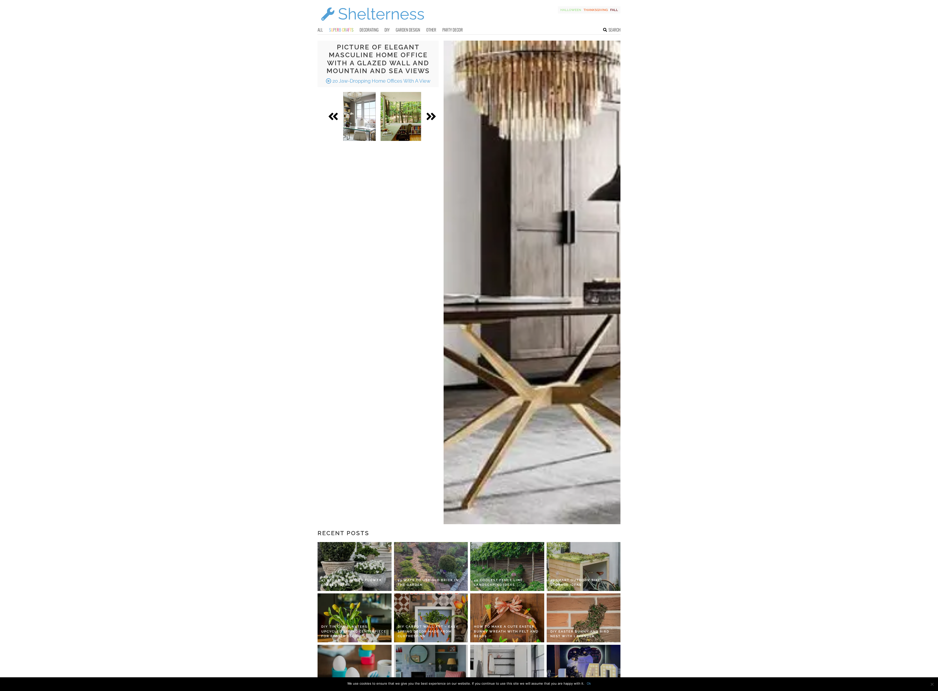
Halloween (570, 10)
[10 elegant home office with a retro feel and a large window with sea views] (359, 116)
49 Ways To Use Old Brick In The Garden (428, 582)
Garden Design (408, 30)
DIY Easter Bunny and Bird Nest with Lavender (579, 634)
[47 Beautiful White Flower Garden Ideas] (355, 566)
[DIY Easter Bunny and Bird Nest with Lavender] (584, 617)
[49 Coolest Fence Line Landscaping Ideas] (507, 566)
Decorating (369, 30)
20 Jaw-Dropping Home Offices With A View (380, 81)
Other (431, 30)
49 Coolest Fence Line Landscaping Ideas (498, 582)
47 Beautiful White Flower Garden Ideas (351, 582)
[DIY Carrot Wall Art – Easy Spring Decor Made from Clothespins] (431, 617)
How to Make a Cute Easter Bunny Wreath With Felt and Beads (506, 631)
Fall (614, 10)
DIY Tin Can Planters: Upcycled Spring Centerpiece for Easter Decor (353, 631)
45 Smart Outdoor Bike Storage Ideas (575, 582)
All (320, 30)
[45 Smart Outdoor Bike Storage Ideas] (584, 566)
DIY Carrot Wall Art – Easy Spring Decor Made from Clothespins (428, 631)
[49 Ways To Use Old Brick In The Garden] (431, 566)
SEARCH (614, 30)
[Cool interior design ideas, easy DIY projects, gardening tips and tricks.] (372, 23)
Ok (589, 683)
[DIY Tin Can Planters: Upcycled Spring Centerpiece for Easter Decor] (355, 617)
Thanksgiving (596, 10)
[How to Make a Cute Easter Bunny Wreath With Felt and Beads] (507, 617)
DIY (387, 30)
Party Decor (452, 30)
